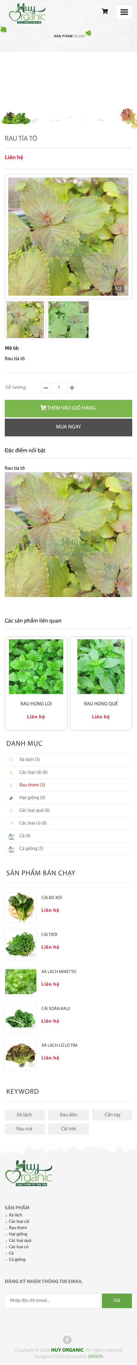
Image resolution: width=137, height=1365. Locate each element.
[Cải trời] (20, 944)
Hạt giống (18, 1234)
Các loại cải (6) (33, 772)
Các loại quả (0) (34, 810)
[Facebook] (67, 1340)
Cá (11, 1253)
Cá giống (17, 1259)
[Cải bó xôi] (20, 908)
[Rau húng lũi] (36, 666)
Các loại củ (19, 1247)
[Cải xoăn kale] (20, 1018)
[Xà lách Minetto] (20, 982)
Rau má (24, 1129)
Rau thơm (18, 1228)
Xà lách (24, 1115)
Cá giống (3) (31, 848)
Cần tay (113, 1115)
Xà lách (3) (29, 759)
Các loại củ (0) (33, 823)
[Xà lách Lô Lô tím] (20, 1055)
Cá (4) (25, 836)
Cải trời (68, 1129)
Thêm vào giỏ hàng (71, 408)
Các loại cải (19, 1221)
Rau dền (68, 1115)
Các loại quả (20, 1240)
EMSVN (95, 1356)
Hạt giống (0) (32, 798)
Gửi (116, 1300)
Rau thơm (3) (32, 785)
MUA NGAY (68, 427)
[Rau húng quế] (101, 666)
